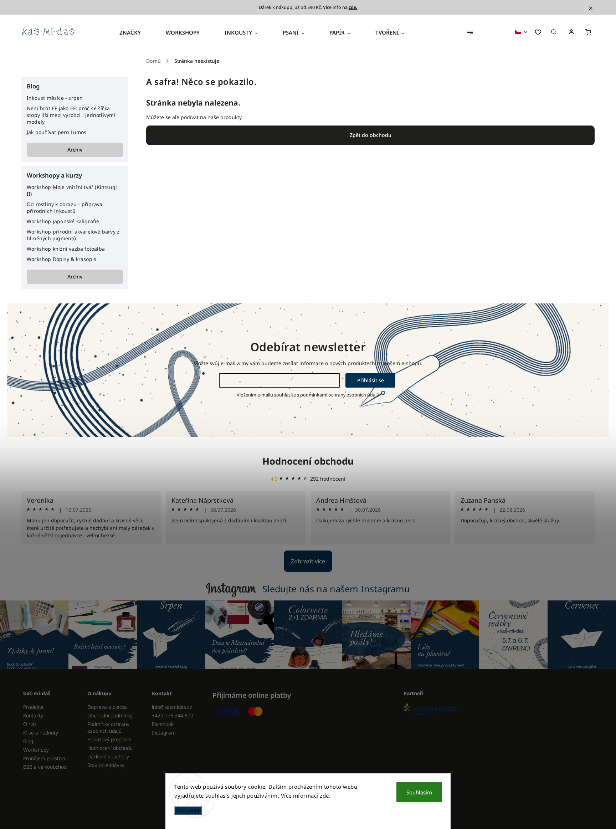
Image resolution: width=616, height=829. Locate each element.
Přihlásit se (370, 380)
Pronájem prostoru (45, 758)
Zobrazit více (308, 561)
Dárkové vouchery (108, 756)
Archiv (74, 149)
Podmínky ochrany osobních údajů (108, 727)
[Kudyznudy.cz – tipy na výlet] (496, 710)
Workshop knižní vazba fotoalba (66, 248)
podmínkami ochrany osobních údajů (339, 395)
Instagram (164, 732)
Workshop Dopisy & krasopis (61, 259)
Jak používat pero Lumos (57, 132)
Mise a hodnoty (40, 732)
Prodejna (33, 706)
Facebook (163, 724)
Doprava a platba (107, 706)
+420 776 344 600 (172, 715)
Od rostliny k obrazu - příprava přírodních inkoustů (64, 207)
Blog (28, 741)
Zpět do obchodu (370, 135)
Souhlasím (419, 792)
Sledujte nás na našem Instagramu (336, 589)
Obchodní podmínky (110, 715)
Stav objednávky (105, 765)
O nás (30, 724)
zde (324, 795)
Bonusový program (109, 739)
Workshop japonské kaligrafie (63, 221)
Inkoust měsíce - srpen (55, 97)
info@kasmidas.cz (172, 706)
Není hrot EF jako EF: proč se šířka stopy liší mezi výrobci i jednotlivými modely (71, 115)
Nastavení (188, 810)
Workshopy (36, 749)
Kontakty (33, 715)
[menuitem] (136, 32)
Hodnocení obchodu (308, 461)
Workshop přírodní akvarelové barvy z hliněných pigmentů (73, 235)
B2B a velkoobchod (45, 766)
